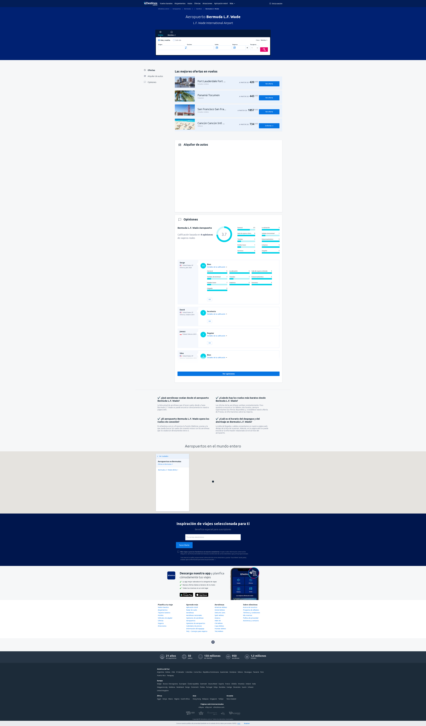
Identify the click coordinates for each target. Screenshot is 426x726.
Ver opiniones (229, 374)
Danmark (203, 684)
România (222, 687)
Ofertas (197, 3)
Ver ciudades (163, 456)
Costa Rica (197, 672)
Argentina (160, 672)
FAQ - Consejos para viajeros (196, 631)
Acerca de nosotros (250, 607)
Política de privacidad (250, 618)
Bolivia (167, 672)
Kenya (165, 699)
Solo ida (178, 40)
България (182, 684)
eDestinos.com (218, 707)
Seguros (161, 623)
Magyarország (162, 687)
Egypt (159, 699)
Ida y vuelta (165, 40)
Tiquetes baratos (164, 613)
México (240, 672)
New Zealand (231, 699)
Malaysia (205, 699)
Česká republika (193, 684)
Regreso (235, 44)
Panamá (256, 672)
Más (231, 3)
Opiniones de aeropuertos (195, 623)
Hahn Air (218, 621)
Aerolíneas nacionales (194, 615)
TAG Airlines (219, 631)
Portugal (209, 687)
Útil (210, 299)
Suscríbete (184, 545)
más (238, 723)
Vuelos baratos (166, 3)
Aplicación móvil (221, 3)
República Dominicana (211, 672)
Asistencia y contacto (251, 621)
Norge (187, 687)
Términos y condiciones (251, 613)
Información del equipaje (195, 629)
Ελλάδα (234, 684)
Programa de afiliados (251, 610)
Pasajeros (253, 44)
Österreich (195, 687)
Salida (216, 44)
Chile (173, 672)
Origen (160, 44)
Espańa (221, 684)
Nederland (180, 687)
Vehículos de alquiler (165, 618)
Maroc (170, 699)
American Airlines (221, 607)
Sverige (229, 687)
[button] (213, 481)
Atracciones (207, 3)
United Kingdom (163, 690)
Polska (202, 687)
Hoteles (161, 615)
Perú (262, 672)
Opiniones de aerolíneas (195, 618)
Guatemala (224, 672)
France (227, 684)
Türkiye (220, 699)
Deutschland (212, 684)
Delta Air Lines (220, 613)
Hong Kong (197, 699)
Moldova (172, 687)
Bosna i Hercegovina (170, 684)
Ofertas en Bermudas (165, 464)
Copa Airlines (219, 626)
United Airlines (220, 610)
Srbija (216, 687)
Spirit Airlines (219, 615)
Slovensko (237, 687)
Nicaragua (248, 672)
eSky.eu (201, 707)
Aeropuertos (190, 621)
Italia (254, 684)
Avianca (217, 618)
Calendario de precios (194, 626)
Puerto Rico (161, 675)
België (159, 684)
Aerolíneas (190, 613)
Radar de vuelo (191, 610)
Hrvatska (241, 684)
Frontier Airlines (220, 629)
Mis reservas (247, 615)
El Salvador (180, 672)
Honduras (232, 672)
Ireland (248, 684)
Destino (189, 44)
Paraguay (170, 675)
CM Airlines (219, 623)
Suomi (244, 687)
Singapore (213, 699)
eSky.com (208, 707)
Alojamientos (180, 3)
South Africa (185, 699)
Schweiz (250, 687)
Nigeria (176, 699)
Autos (189, 3)
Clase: (258, 40)
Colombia (188, 672)
